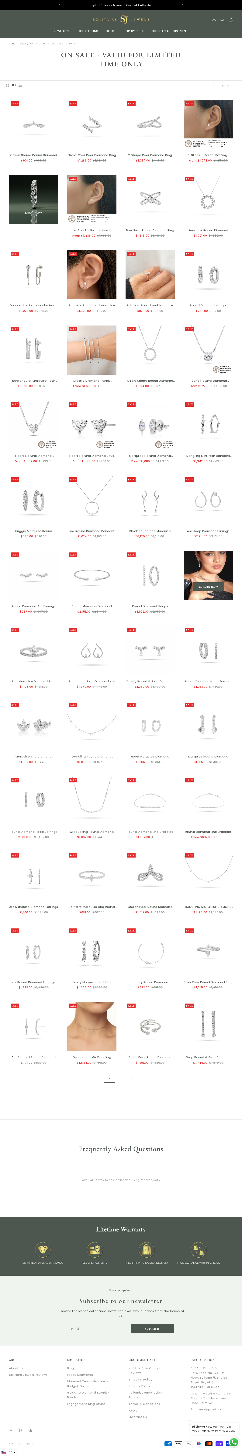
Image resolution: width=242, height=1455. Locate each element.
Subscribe (152, 1329)
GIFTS (110, 31)
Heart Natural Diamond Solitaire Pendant (33, 456)
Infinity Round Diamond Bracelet (150, 982)
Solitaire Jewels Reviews (28, 1375)
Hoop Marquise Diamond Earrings (150, 756)
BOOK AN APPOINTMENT (170, 31)
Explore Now (208, 587)
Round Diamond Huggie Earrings (208, 305)
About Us (16, 1368)
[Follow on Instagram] (21, 1430)
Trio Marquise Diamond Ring (33, 681)
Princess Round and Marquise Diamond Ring (150, 305)
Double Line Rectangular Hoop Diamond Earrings (33, 305)
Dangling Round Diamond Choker (92, 756)
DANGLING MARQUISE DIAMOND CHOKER (208, 907)
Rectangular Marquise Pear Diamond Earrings (33, 381)
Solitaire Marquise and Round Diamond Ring (92, 907)
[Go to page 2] (132, 1078)
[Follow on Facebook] (11, 1430)
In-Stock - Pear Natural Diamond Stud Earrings (92, 230)
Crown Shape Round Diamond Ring (33, 155)
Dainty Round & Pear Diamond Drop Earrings (150, 681)
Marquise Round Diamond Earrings (208, 756)
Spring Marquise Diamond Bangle (92, 606)
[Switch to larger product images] (7, 86)
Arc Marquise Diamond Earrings (33, 907)
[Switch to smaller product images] (14, 86)
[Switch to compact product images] (20, 86)
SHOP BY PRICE (133, 31)
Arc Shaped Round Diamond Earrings (34, 1057)
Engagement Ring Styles (86, 1404)
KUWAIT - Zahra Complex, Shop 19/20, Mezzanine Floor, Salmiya (211, 1398)
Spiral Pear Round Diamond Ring (150, 1057)
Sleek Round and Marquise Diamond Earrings (150, 531)
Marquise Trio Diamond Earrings (34, 756)
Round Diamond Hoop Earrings (208, 681)
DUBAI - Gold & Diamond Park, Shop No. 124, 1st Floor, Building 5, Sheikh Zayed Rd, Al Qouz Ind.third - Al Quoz (210, 1377)
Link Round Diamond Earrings (33, 982)
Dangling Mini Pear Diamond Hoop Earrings (208, 456)
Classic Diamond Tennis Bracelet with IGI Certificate (92, 381)
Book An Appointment (208, 1409)
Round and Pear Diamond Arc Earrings (92, 681)
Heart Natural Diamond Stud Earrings (91, 456)
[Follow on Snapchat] (31, 1430)
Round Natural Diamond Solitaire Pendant (208, 381)
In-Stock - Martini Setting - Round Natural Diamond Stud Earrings (208, 155)
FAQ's (133, 1410)
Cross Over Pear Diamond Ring (92, 155)
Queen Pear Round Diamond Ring (150, 907)
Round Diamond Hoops (150, 606)
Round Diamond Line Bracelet (150, 832)
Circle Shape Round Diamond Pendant (150, 381)
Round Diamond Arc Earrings (34, 606)
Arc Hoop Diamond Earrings (208, 531)
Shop (23, 43)
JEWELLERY (62, 31)
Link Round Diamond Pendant (92, 531)
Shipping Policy (140, 1379)
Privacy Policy (139, 1386)
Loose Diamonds (80, 1375)
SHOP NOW (33, 213)
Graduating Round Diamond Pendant (92, 832)
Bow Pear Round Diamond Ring (150, 230)
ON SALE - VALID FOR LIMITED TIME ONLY (52, 43)
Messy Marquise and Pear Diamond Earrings (92, 982)
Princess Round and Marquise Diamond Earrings (92, 305)
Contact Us (138, 1417)
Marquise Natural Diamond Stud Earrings (150, 456)
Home (12, 43)
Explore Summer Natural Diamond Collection (121, 5)
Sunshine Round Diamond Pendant (208, 230)
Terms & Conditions (144, 1404)
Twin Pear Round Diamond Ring (208, 982)
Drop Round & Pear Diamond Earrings (208, 1057)
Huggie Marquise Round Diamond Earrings (33, 531)
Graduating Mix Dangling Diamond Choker (92, 1057)
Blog (70, 1368)
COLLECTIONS (88, 31)
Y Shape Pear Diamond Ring (150, 155)
